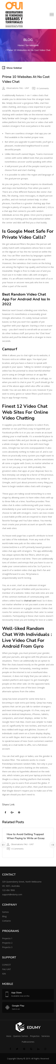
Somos (5, 912)
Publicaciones (28, 1041)
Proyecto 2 (7, 942)
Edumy (20, 1058)
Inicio (8, 1036)
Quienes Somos (20, 1036)
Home (21, 45)
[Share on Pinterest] (19, 812)
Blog (4, 916)
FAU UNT (6, 969)
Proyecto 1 (7, 938)
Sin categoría (32, 45)
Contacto (6, 920)
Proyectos (34, 1036)
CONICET (6, 964)
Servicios (45, 1036)
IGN (4, 973)
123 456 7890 (8, 890)
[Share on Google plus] (12, 812)
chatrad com (30, 600)
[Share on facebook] (5, 812)
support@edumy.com (12, 894)
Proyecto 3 (7, 947)
